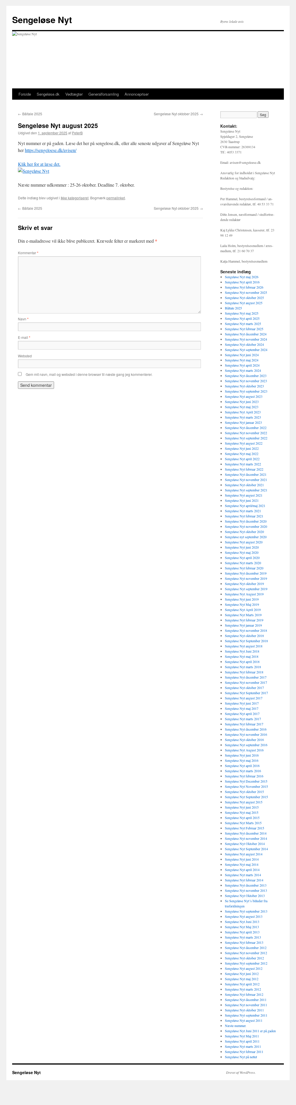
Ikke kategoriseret (74, 197)
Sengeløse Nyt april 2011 (242, 1041)
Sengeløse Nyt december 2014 (246, 833)
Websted (25, 355)
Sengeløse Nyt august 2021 (243, 495)
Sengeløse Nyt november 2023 (246, 380)
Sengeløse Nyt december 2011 (246, 999)
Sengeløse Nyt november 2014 (246, 838)
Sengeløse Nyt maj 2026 (241, 276)
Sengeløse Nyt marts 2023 (243, 417)
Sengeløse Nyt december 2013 (246, 885)
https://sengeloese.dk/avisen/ (50, 150)
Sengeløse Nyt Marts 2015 (243, 822)
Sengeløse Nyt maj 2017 (241, 708)
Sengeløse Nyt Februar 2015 (244, 828)
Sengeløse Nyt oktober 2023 (244, 386)
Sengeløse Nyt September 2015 (246, 796)
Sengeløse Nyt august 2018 (243, 646)
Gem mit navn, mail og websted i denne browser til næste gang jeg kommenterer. (89, 374)
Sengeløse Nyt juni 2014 (242, 859)
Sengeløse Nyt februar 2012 (244, 994)
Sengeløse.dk (48, 94)
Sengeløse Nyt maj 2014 (241, 864)
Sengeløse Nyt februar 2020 (244, 568)
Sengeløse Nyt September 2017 (246, 692)
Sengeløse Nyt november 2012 (246, 952)
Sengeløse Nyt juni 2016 (242, 755)
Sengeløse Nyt (42, 19)
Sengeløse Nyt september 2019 (246, 588)
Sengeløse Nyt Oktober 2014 (245, 843)
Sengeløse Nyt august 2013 (243, 916)
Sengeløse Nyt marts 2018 (243, 666)
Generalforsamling (103, 94)
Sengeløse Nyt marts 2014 (243, 874)
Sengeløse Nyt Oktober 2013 (245, 895)
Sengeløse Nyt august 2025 (243, 302)
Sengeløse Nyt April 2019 (243, 609)
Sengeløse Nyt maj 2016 (241, 760)
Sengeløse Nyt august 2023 (243, 396)
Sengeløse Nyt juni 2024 (242, 354)
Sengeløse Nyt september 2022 (246, 438)
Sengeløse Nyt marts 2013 (243, 937)
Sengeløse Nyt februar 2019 (244, 620)
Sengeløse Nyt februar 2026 (244, 287)
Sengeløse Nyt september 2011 (246, 1015)
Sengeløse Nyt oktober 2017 (244, 687)
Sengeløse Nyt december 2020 (246, 521)
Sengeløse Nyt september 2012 (246, 963)
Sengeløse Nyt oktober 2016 (244, 739)
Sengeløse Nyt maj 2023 (241, 406)
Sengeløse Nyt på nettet (241, 1056)
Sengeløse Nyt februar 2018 (244, 672)
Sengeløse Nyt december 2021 (246, 474)
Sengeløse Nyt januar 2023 (243, 422)
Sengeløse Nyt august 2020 (243, 542)
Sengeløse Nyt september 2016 (246, 744)
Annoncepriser (137, 94)
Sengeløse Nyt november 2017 (246, 682)
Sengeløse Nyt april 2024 (242, 365)
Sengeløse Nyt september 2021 (246, 490)
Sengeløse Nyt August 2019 (244, 594)
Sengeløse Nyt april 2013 (242, 932)
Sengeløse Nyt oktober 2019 (244, 583)
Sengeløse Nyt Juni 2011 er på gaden (250, 1030)
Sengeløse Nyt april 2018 (242, 661)
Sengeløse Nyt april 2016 (242, 282)
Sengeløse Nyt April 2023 (243, 412)
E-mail (24, 337)
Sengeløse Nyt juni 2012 (242, 973)
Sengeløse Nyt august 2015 (243, 802)
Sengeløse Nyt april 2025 (242, 318)
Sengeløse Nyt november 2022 (246, 432)
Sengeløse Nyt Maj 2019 (242, 604)
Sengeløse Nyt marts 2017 (243, 718)
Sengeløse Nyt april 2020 (242, 557)
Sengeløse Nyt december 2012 (246, 947)
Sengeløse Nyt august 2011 (243, 1020)
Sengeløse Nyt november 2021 (246, 479)
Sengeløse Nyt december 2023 (246, 375)
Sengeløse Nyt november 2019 (246, 578)
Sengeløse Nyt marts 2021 (243, 510)
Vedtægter (74, 94)
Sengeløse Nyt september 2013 (246, 911)
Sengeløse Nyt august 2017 (243, 698)
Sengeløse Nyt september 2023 (246, 391)
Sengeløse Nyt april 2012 (242, 984)
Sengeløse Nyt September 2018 (246, 640)
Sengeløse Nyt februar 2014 (244, 880)
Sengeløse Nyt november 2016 (246, 734)
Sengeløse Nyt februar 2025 (244, 328)
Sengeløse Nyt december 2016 (246, 729)
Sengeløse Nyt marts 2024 (243, 370)
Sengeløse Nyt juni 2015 (242, 807)
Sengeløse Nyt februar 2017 (244, 724)
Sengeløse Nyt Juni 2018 (242, 651)
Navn (23, 318)
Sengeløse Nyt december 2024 (246, 334)
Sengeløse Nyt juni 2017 (242, 703)
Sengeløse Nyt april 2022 (242, 458)
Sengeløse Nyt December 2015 (246, 781)
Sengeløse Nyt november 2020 (246, 526)
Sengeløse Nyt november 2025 (246, 292)
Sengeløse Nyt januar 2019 (243, 625)
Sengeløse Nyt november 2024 (246, 339)
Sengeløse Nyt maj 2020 (241, 552)
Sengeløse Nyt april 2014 (242, 869)
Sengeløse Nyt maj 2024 (241, 360)
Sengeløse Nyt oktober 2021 (244, 484)
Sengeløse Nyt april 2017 (242, 713)
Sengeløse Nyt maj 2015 (241, 812)
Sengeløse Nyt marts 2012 (243, 989)
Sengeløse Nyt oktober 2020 (244, 531)
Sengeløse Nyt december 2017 (246, 677)
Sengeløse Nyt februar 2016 (244, 776)
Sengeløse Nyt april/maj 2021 (245, 505)
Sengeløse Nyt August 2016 (244, 750)
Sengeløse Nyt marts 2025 (243, 323)
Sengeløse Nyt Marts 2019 (243, 614)
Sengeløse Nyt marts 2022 (243, 464)
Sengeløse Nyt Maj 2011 (242, 1036)
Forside (24, 94)
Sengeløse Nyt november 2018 (246, 630)
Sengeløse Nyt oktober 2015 (244, 791)
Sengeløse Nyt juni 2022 (242, 448)
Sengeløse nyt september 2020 (246, 536)
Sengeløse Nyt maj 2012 (241, 978)
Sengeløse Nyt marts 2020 (243, 562)
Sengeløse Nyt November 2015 (246, 786)
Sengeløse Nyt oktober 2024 (244, 344)
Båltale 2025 (30, 113)
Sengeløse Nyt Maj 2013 (242, 926)
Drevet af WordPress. (241, 1072)
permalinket (115, 197)
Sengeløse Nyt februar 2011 (244, 1051)
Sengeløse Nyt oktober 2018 (244, 635)
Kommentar (28, 252)
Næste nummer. (235, 1025)
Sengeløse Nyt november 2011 (246, 1004)
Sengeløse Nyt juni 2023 (242, 401)
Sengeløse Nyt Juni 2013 (242, 921)
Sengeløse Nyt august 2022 (243, 443)
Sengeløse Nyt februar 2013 (244, 942)
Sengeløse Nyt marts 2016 (243, 770)
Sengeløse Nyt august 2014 (243, 854)
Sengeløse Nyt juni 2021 (242, 500)
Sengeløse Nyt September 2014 (246, 848)
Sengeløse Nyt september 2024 (246, 349)
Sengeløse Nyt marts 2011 (243, 1046)
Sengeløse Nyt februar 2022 (244, 469)
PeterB (77, 132)
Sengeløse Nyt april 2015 (242, 817)
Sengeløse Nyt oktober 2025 (178, 113)
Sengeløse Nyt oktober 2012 (244, 958)
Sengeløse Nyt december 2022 (246, 427)
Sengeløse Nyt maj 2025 (241, 313)
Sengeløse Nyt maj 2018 (241, 656)
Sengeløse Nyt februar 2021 (244, 516)
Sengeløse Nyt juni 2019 (242, 599)
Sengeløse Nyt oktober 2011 (244, 1010)
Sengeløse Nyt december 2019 (246, 573)
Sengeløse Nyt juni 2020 (242, 547)
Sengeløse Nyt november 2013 (246, 890)
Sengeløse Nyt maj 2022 (241, 453)
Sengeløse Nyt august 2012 (243, 968)
